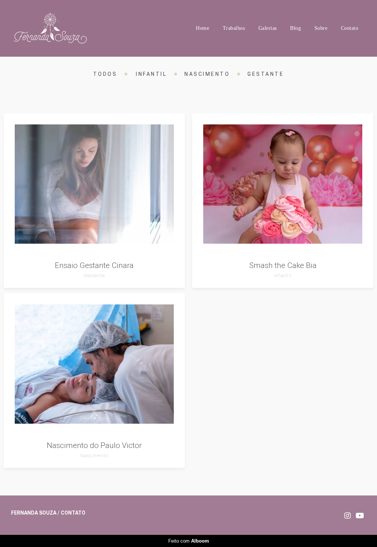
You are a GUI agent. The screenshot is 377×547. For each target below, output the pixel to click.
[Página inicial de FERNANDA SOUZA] (58, 28)
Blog (295, 28)
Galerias (267, 28)
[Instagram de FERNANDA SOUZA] (347, 515)
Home (202, 28)
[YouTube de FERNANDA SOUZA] (360, 515)
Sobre (321, 28)
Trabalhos (234, 28)
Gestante (265, 74)
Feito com (188, 541)
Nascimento (207, 74)
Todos (105, 74)
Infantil (151, 74)
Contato (350, 28)
